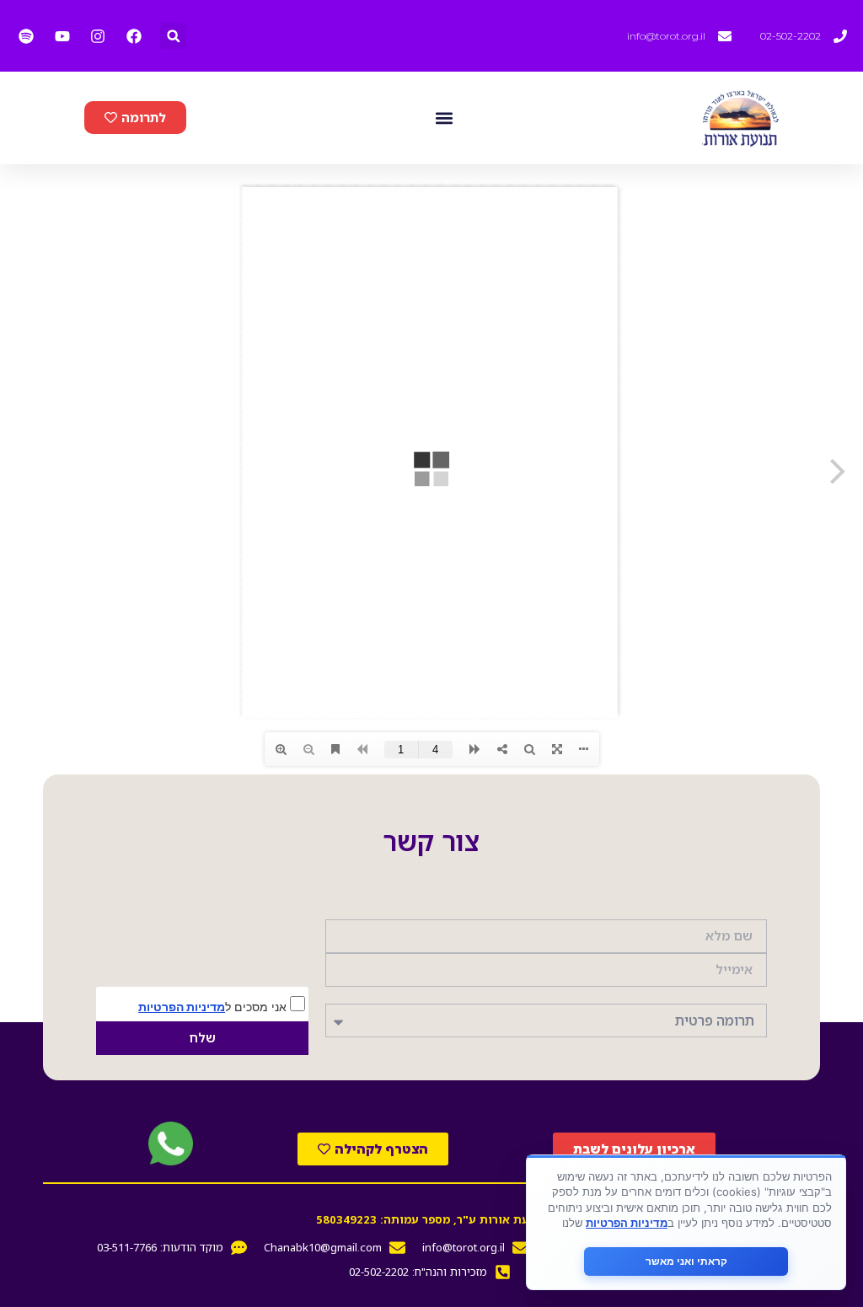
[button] (173, 36)
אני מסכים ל (214, 1006)
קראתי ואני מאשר (686, 1261)
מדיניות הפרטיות (181, 1006)
